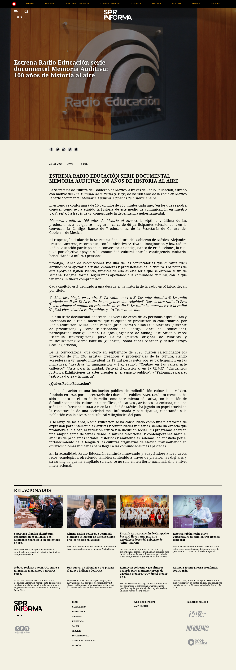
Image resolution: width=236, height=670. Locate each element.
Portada (191, 3)
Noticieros (67, 3)
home (75, 602)
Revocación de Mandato (218, 3)
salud (75, 626)
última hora (79, 606)
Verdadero (146, 3)
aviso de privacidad (145, 602)
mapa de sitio (141, 606)
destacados (78, 611)
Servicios (87, 3)
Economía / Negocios (41, 3)
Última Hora (169, 3)
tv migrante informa (84, 640)
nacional (77, 616)
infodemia (78, 621)
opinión (76, 645)
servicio (76, 631)
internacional (80, 635)
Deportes (107, 3)
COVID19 (127, 3)
